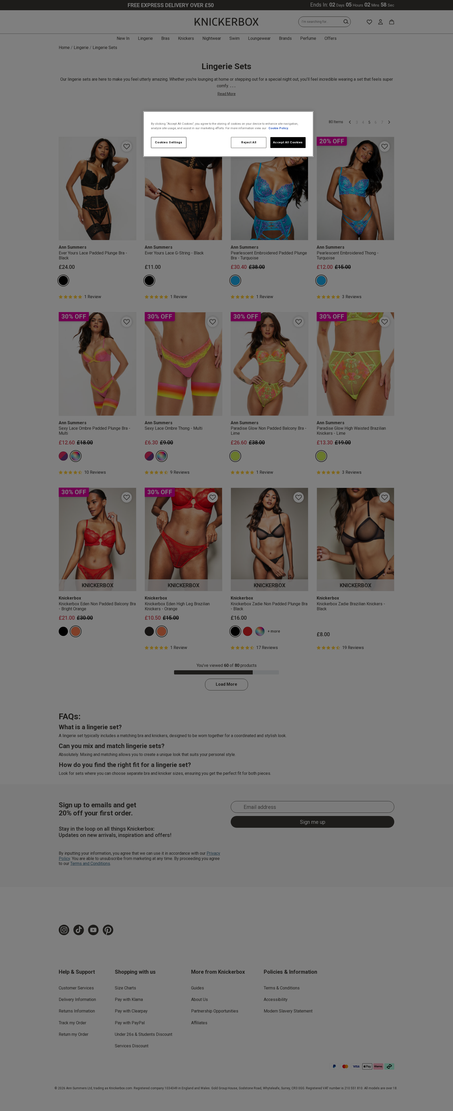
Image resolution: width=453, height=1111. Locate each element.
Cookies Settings (168, 142)
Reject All (248, 142)
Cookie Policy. (278, 128)
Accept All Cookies (288, 142)
